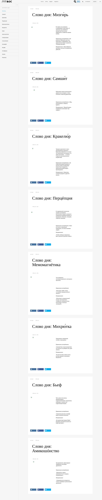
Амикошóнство (5, 34)
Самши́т (4, 14)
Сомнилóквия (5, 41)
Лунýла (3, 54)
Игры (46, 1)
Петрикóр (4, 57)
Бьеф (3, 31)
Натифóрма (4, 50)
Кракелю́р (4, 17)
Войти (94, 1)
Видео (50, 1)
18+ (100, 1)
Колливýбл (4, 44)
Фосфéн (3, 47)
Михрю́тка (4, 27)
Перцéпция (4, 21)
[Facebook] (40, 63)
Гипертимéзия (5, 37)
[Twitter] (48, 63)
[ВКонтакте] (33, 63)
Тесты (42, 1)
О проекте (87, 1)
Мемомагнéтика (5, 24)
